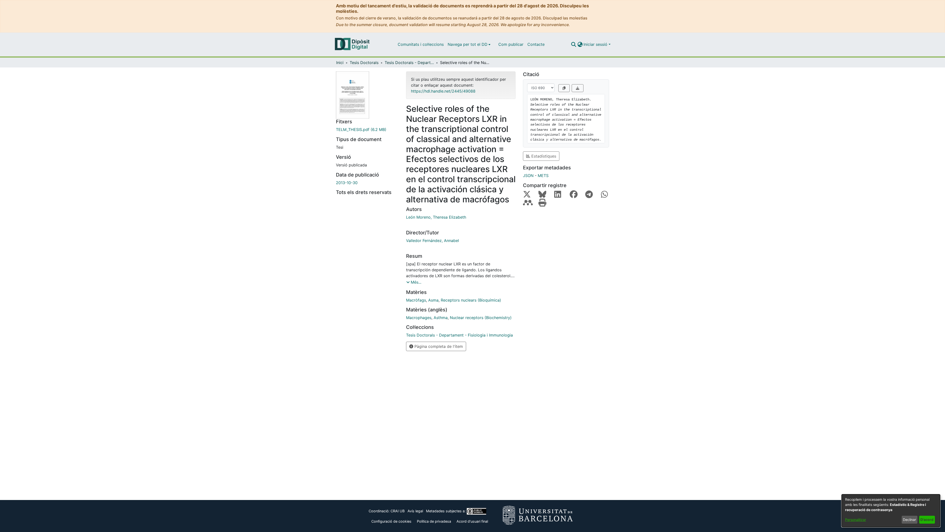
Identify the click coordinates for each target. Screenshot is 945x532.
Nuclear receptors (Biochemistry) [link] (481, 317)
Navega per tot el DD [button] (468, 44)
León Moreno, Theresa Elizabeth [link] (436, 217)
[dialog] (891, 510)
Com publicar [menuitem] (510, 44)
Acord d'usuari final (472, 521)
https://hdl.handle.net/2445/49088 (443, 91)
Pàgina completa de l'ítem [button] (438, 346)
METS (543, 175)
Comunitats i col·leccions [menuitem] (421, 44)
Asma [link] (433, 300)
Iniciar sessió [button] (596, 44)
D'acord (926, 519)
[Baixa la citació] (577, 88)
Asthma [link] (441, 317)
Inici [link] (340, 62)
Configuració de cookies (391, 521)
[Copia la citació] (564, 88)
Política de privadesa (434, 521)
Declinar (909, 519)
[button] (573, 44)
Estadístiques (543, 156)
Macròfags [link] (416, 300)
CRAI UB (398, 511)
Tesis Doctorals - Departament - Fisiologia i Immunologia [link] (409, 62)
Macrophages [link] (418, 317)
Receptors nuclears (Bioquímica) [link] (471, 300)
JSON (528, 175)
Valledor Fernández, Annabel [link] (432, 240)
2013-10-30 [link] (347, 182)
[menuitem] (469, 44)
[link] (367, 129)
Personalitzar (855, 519)
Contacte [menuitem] (536, 44)
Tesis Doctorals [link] (364, 62)
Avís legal (415, 511)
